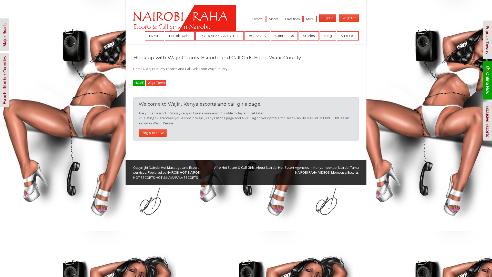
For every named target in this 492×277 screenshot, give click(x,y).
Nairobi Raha (179, 36)
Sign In (327, 18)
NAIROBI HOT (177, 172)
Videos (273, 19)
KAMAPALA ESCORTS (182, 177)
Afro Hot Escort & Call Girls (234, 167)
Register (349, 18)
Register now (152, 133)
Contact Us (284, 36)
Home (137, 68)
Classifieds (292, 19)
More (310, 19)
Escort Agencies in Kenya (304, 167)
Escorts (257, 19)
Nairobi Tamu (348, 167)
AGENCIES (257, 36)
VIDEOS (347, 36)
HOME (154, 36)
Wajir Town (156, 82)
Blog (328, 36)
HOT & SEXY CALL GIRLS (220, 36)
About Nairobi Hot (269, 167)
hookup (331, 167)
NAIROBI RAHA (306, 172)
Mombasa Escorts (345, 172)
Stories (309, 36)
